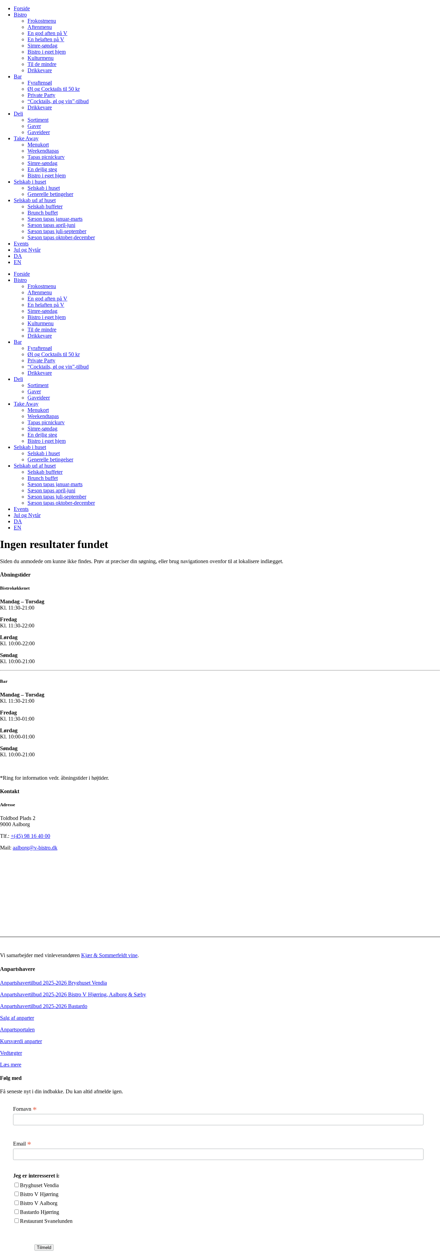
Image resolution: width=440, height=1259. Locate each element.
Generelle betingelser (50, 194)
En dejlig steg (42, 169)
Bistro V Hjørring (39, 1194)
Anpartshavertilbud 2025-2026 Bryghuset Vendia (53, 983)
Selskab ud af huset (35, 200)
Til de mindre (42, 64)
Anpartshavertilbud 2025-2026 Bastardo (43, 1006)
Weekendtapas (43, 151)
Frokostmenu (42, 21)
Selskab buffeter (45, 206)
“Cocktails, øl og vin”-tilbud (58, 101)
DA (18, 256)
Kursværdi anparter (21, 1041)
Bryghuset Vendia (39, 1185)
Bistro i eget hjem (47, 52)
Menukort (38, 144)
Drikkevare (40, 70)
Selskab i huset (30, 182)
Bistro (20, 15)
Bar (18, 76)
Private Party (41, 95)
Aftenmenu (40, 27)
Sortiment (38, 120)
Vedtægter (11, 1053)
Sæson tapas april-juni (51, 225)
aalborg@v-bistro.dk (35, 848)
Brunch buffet (43, 213)
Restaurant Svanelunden (46, 1221)
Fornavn (25, 1109)
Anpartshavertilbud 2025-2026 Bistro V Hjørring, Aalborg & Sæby (73, 994)
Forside (22, 8)
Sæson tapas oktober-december (61, 237)
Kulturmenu (41, 58)
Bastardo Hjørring (39, 1212)
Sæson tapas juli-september (57, 231)
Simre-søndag (42, 45)
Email (22, 1144)
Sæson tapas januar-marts (55, 219)
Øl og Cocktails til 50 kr (54, 89)
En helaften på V (46, 39)
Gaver (34, 126)
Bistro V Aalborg (38, 1203)
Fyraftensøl (40, 83)
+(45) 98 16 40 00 (30, 836)
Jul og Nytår (27, 250)
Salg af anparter (17, 1018)
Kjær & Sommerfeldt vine (109, 955)
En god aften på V (47, 33)
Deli (18, 114)
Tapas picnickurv (46, 157)
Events (21, 244)
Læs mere (10, 1065)
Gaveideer (39, 132)
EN (17, 262)
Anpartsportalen (17, 1029)
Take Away (26, 138)
